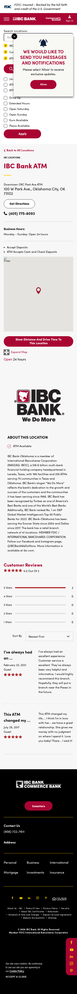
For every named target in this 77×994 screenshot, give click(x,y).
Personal (10, 862)
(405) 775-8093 (22, 213)
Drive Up (15, 97)
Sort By (17, 636)
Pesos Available (19, 126)
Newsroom (53, 911)
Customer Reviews (23, 564)
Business (33, 862)
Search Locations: (16, 31)
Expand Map (19, 352)
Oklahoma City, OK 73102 (34, 191)
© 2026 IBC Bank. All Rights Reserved (38, 929)
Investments (35, 872)
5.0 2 (31, 571)
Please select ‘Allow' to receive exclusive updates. (43, 72)
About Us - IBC (14, 908)
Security (65, 908)
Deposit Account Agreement (57, 914)
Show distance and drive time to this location (38, 341)
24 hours (15, 359)
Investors (38, 806)
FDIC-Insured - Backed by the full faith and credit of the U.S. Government (40, 6)
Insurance (57, 872)
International (59, 862)
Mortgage (11, 872)
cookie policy (17, 971)
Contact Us (12, 825)
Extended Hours (19, 103)
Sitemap (52, 917)
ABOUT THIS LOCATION (27, 437)
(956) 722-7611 (14, 831)
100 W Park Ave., (18, 188)
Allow (43, 84)
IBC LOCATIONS (12, 157)
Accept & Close (16, 976)
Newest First (36, 636)
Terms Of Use (32, 908)
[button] (5, 45)
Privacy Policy (50, 908)
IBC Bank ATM (38, 169)
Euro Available (18, 120)
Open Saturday (19, 109)
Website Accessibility (34, 917)
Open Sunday (18, 114)
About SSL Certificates (32, 911)
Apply (23, 133)
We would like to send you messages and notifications (43, 57)
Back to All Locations (20, 150)
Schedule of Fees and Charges (23, 914)
